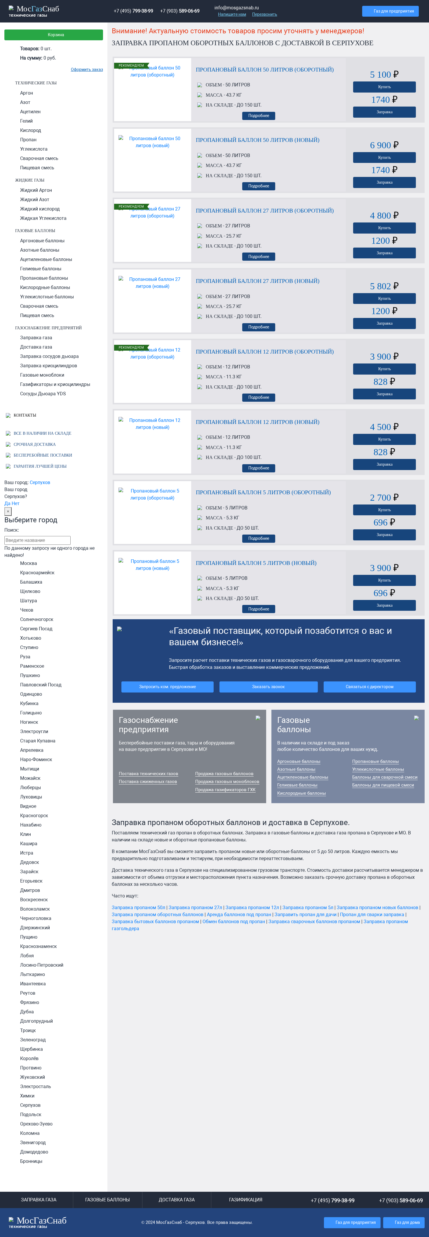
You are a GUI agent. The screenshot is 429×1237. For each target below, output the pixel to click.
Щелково (30, 591)
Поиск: (11, 530)
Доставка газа (36, 347)
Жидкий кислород (40, 209)
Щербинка (31, 1049)
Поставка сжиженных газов (148, 781)
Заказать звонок (268, 686)
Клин (25, 834)
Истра (26, 853)
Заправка (385, 111)
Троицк (28, 1030)
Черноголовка (35, 918)
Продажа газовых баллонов (224, 773)
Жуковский (32, 1077)
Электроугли (34, 731)
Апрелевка (31, 750)
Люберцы (30, 787)
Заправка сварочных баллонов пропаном (314, 921)
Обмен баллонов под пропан (234, 921)
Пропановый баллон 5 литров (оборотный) (263, 492)
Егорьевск (31, 881)
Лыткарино (32, 974)
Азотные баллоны (39, 250)
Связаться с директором (369, 686)
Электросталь (35, 1086)
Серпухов (40, 482)
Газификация (245, 1200)
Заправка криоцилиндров (48, 365)
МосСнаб (34, 10)
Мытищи (29, 769)
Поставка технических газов (148, 773)
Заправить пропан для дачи (305, 914)
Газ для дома (407, 1222)
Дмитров (30, 890)
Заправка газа (36, 337)
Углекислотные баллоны (47, 297)
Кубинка (29, 703)
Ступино (29, 647)
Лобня (27, 955)
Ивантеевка (33, 984)
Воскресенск (34, 899)
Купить (384, 86)
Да (7, 503)
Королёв (29, 1058)
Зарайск (29, 871)
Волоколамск (35, 909)
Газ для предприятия (394, 11)
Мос (38, 1222)
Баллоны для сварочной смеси (385, 777)
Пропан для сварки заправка (372, 914)
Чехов (26, 610)
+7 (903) (180, 11)
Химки (27, 1096)
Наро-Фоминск (36, 759)
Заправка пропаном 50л (138, 907)
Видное (28, 806)
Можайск (30, 778)
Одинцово (31, 694)
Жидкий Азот (34, 199)
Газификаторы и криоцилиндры (55, 384)
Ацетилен (30, 111)
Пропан (28, 139)
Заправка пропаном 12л (252, 907)
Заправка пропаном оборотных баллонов (157, 914)
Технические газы (36, 83)
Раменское (32, 666)
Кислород (30, 130)
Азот (25, 102)
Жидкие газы (29, 180)
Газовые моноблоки (42, 375)
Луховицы (31, 797)
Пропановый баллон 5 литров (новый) (256, 563)
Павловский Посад (41, 685)
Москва (28, 563)
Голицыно (31, 713)
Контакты (24, 415)
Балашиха (31, 582)
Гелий (26, 121)
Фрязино (29, 1002)
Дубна (27, 1012)
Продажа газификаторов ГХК (225, 789)
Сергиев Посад (36, 628)
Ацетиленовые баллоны (46, 259)
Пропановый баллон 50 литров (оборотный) (265, 69)
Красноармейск (37, 572)
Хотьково (30, 638)
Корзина (56, 34)
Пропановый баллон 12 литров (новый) (258, 422)
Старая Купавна (37, 741)
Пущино (28, 937)
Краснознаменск (38, 946)
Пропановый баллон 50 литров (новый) (258, 140)
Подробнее (258, 115)
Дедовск (29, 862)
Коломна (30, 1133)
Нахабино (30, 825)
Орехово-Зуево (36, 1124)
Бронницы (31, 1161)
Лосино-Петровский (41, 965)
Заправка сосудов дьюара (49, 356)
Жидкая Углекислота (43, 218)
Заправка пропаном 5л (307, 907)
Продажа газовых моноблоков (227, 781)
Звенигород (33, 1142)
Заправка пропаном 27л (195, 907)
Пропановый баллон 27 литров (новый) (258, 281)
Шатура (28, 600)
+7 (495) (133, 11)
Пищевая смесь (37, 167)
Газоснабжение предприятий (48, 328)
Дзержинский (35, 927)
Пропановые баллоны (44, 278)
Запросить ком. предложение (167, 686)
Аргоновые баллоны (42, 240)
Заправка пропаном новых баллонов (377, 907)
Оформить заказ (87, 69)
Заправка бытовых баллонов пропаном (155, 921)
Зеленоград (33, 1040)
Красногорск (34, 815)
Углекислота (34, 149)
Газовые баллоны (35, 230)
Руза (25, 657)
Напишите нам (232, 14)
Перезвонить (264, 14)
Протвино (30, 1068)
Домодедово (34, 1152)
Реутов (27, 993)
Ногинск (29, 722)
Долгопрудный (36, 1021)
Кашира (28, 843)
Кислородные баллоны (45, 287)
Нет (16, 503)
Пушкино (30, 675)
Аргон (26, 93)
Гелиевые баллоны (40, 269)
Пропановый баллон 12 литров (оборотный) (265, 351)
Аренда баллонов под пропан (239, 914)
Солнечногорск (36, 619)
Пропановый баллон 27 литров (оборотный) (265, 210)
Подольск (30, 1114)
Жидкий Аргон (36, 190)
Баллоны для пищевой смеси (383, 785)
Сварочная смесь (39, 158)
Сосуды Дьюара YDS (43, 393)
